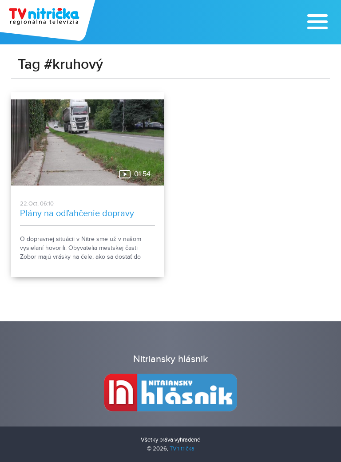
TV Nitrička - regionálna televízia (48, 20)
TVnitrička (182, 448)
